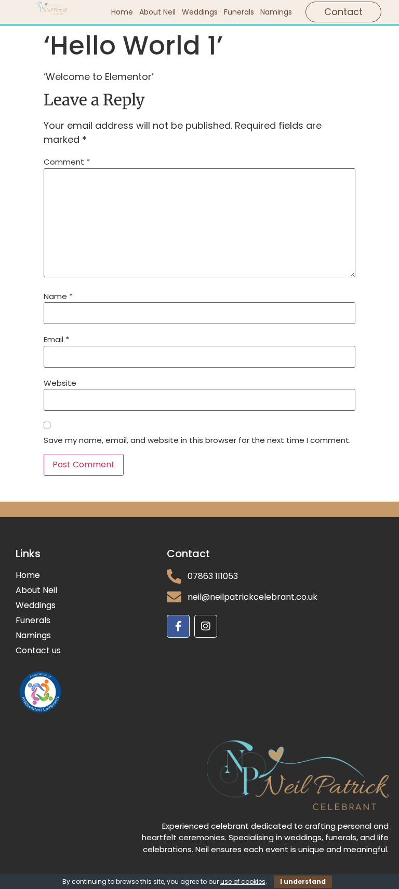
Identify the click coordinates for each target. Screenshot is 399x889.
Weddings (200, 12)
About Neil (157, 12)
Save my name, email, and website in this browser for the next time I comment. (197, 440)
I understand (303, 881)
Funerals (239, 12)
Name (58, 296)
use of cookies (242, 881)
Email (56, 339)
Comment (67, 162)
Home (122, 12)
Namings (276, 12)
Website (60, 383)
